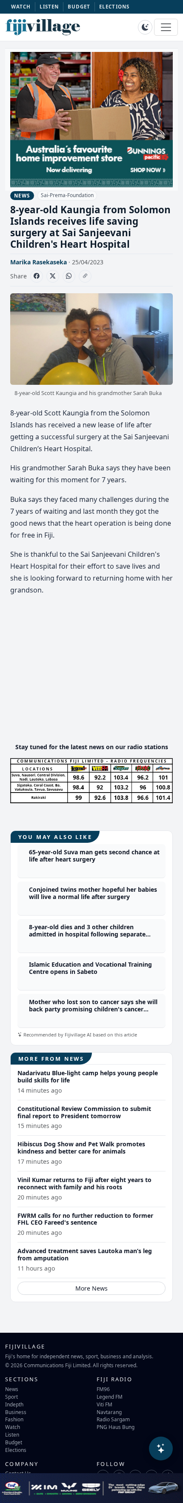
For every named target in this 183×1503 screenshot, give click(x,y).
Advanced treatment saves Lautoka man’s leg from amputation (84, 1254)
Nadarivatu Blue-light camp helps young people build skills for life (87, 1076)
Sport (11, 1396)
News (11, 1389)
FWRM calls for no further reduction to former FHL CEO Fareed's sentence (85, 1219)
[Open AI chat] (161, 1448)
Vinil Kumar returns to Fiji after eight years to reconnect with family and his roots (84, 1183)
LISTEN (49, 6)
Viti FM (104, 1404)
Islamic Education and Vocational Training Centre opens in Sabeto (90, 968)
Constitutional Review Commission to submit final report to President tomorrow (84, 1112)
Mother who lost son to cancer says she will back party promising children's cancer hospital (93, 1009)
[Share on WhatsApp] (69, 276)
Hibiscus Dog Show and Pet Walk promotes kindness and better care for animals (81, 1147)
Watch (12, 1426)
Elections (15, 1449)
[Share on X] (52, 276)
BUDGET (79, 6)
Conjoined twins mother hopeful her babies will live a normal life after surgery (93, 893)
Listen (12, 1434)
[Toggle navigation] (166, 27)
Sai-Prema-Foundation (67, 195)
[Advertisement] (91, 676)
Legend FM (110, 1396)
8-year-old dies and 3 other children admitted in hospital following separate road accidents (87, 934)
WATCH (21, 6)
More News (91, 1288)
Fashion (14, 1419)
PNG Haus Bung (115, 1426)
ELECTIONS (114, 6)
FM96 (103, 1389)
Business (15, 1412)
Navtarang (109, 1412)
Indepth (14, 1404)
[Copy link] (85, 276)
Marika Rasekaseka (38, 262)
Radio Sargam (113, 1419)
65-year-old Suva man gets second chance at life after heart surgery (94, 855)
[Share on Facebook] (36, 276)
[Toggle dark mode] (145, 27)
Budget (13, 1442)
